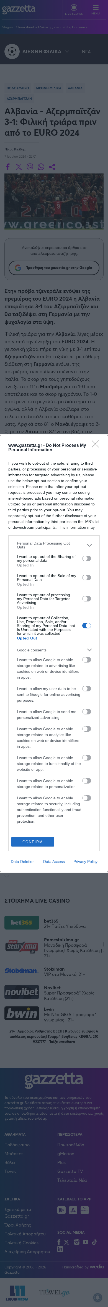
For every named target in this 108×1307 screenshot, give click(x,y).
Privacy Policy (85, 861)
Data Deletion (23, 861)
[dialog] (54, 653)
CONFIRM (32, 842)
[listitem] (54, 545)
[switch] (86, 558)
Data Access (54, 861)
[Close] (97, 445)
